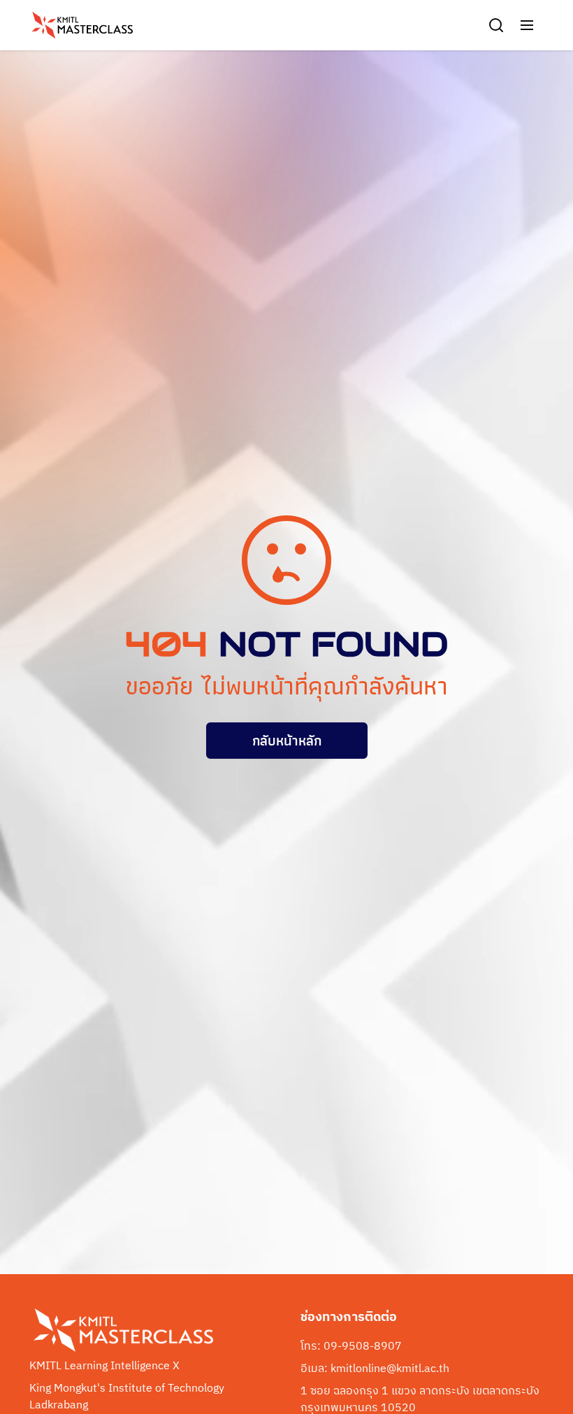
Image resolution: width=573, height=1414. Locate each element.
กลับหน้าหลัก (286, 740)
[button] (527, 25)
